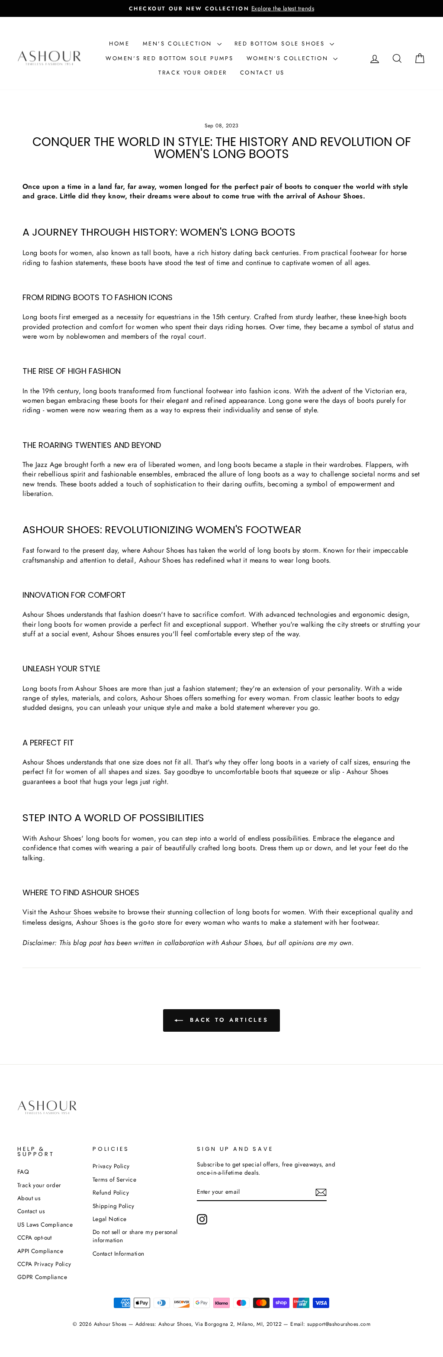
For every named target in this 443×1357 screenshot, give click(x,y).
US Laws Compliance (45, 1224)
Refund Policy (111, 1192)
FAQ (23, 1171)
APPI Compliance (40, 1251)
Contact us (262, 72)
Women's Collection (289, 58)
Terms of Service (114, 1179)
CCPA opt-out (34, 1237)
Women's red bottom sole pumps (169, 58)
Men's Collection (179, 43)
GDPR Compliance (42, 1277)
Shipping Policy (114, 1206)
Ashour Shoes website (83, 912)
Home (119, 43)
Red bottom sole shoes (280, 43)
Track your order (192, 72)
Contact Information (118, 1253)
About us (28, 1198)
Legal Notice (110, 1218)
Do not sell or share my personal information (135, 1235)
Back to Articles (227, 1020)
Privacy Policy (111, 1166)
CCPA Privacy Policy (44, 1264)
